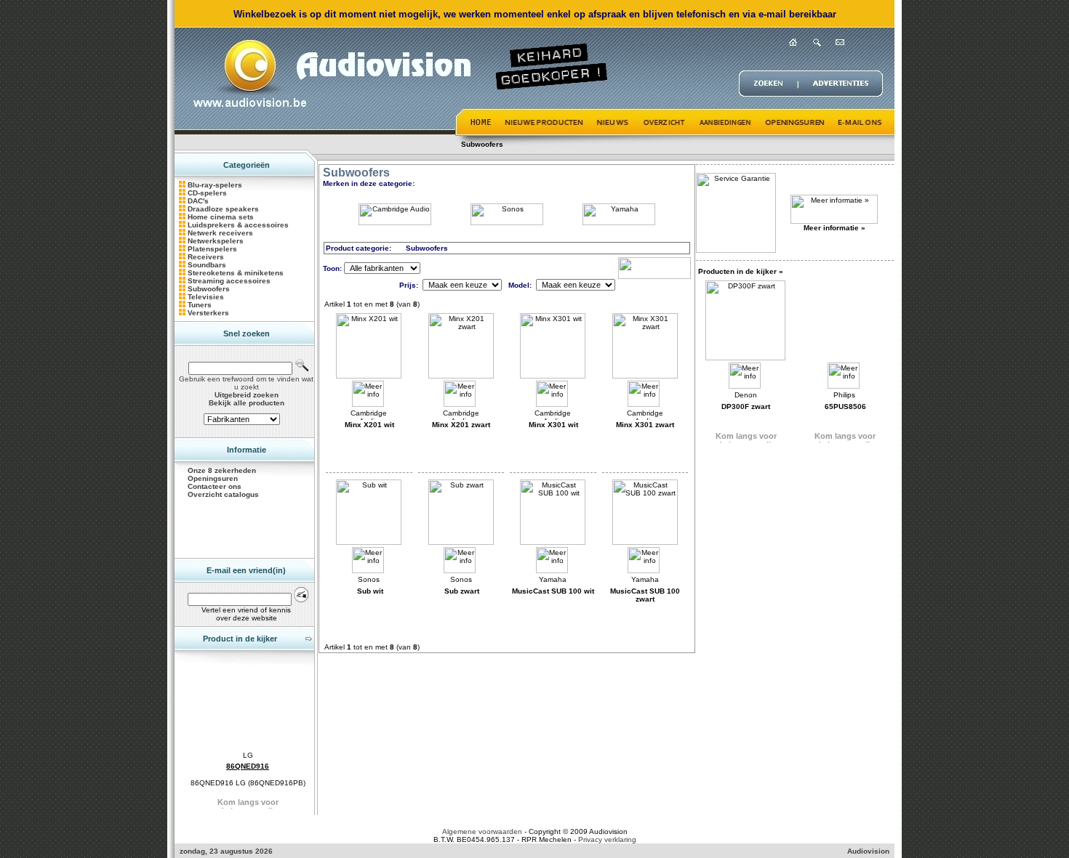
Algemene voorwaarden (482, 831)
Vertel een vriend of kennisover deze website (246, 614)
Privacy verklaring (607, 839)
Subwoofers (482, 144)
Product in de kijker (240, 638)
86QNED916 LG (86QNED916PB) (248, 783)
